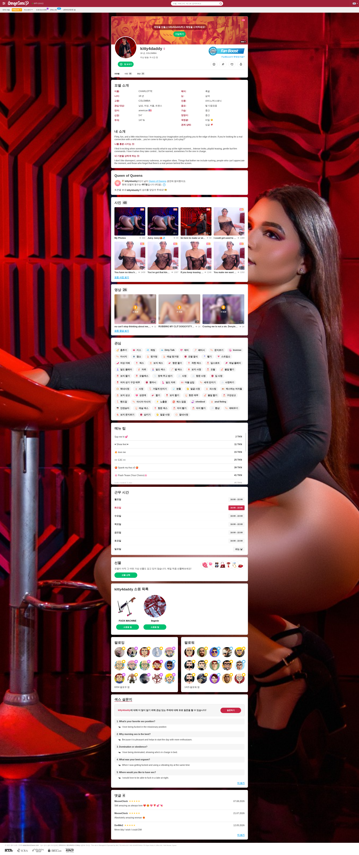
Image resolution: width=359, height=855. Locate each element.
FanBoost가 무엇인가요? (233, 57)
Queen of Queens (157, 181)
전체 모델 (6, 10)
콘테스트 (53, 10)
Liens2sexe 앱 (69, 10)
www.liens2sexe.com (31, 845)
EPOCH (62, 845)
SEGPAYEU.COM (72, 845)
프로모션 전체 (41, 10)
